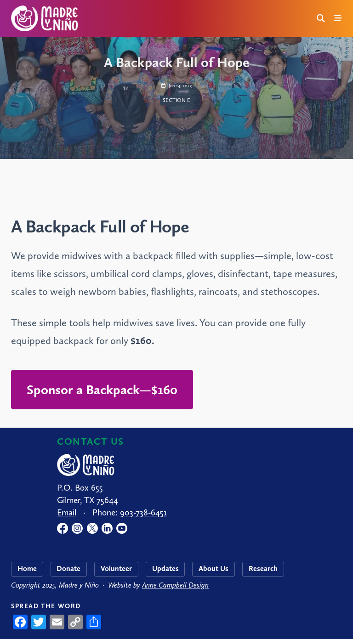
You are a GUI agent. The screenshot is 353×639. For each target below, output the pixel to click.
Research (263, 568)
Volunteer (116, 568)
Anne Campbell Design (175, 585)
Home (27, 568)
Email (66, 512)
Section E (176, 100)
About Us (213, 568)
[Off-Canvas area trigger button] (338, 18)
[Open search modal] (321, 18)
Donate (68, 568)
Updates (165, 568)
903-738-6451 (143, 512)
